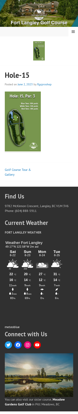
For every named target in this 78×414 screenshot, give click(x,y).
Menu (73, 32)
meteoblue (12, 327)
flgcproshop (44, 84)
